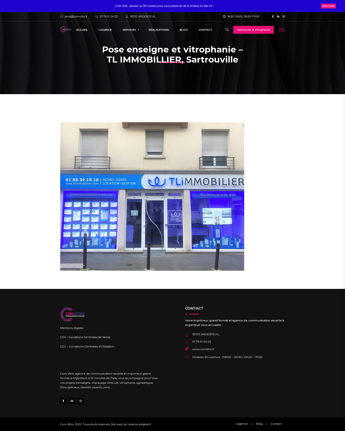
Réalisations (159, 29)
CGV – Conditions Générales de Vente (85, 337)
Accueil (82, 29)
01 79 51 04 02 (109, 16)
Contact (205, 29)
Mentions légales (71, 328)
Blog (184, 29)
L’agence (105, 29)
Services (129, 29)
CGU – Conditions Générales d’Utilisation (87, 346)
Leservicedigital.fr (139, 424)
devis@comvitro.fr (76, 16)
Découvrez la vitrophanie (253, 29)
